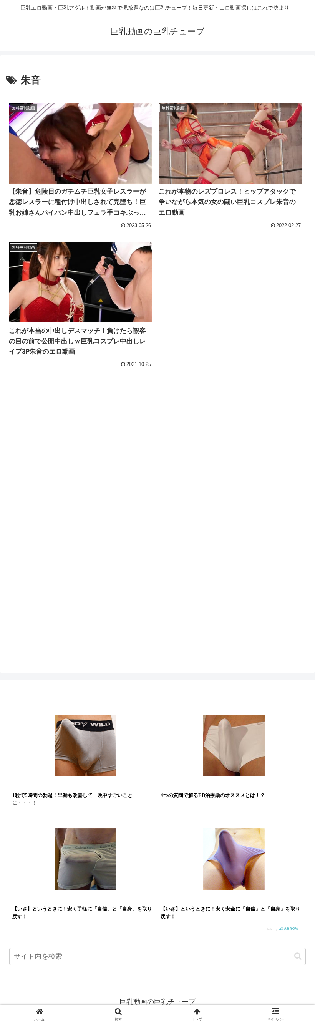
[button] (298, 956)
